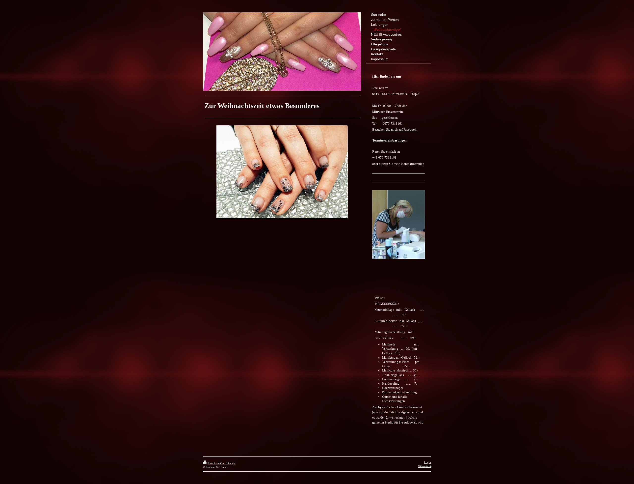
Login (427, 462)
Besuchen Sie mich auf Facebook (394, 129)
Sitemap (230, 462)
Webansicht (424, 466)
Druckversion (216, 462)
